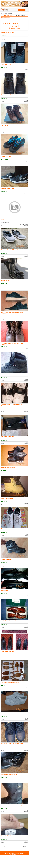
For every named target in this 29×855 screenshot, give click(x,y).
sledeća (25, 846)
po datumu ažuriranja (12, 39)
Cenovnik (22, 853)
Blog (14, 852)
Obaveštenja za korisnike (21, 852)
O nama (11, 852)
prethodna (4, 846)
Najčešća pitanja (4, 852)
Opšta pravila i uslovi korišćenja (12, 853)
